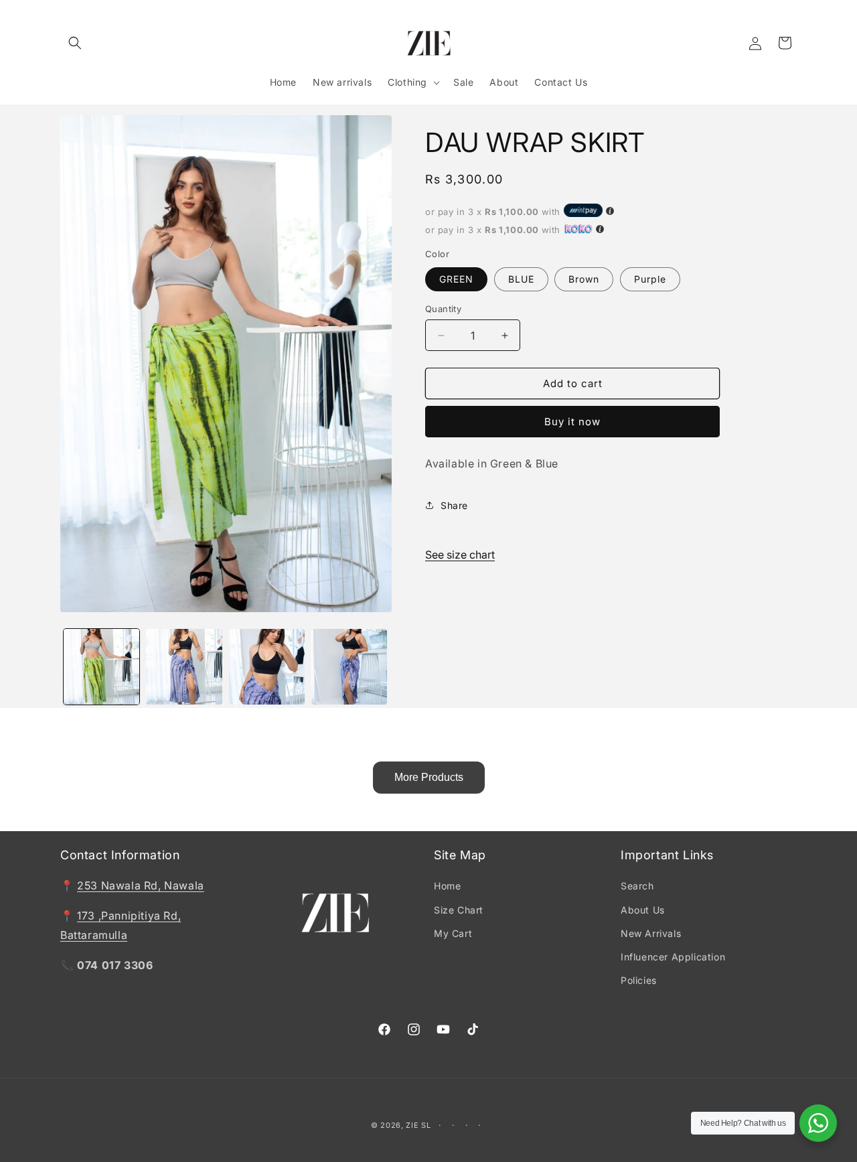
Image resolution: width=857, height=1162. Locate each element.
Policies (639, 981)
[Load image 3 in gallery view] (184, 667)
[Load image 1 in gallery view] (101, 667)
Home (447, 886)
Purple (650, 279)
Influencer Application (673, 956)
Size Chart (458, 910)
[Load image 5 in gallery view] (349, 667)
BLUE (521, 279)
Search (637, 886)
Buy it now (572, 421)
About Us (643, 910)
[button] (75, 43)
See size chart (460, 554)
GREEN (456, 279)
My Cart (453, 933)
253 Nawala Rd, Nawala (140, 886)
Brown (583, 279)
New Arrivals (651, 933)
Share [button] (454, 505)
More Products (428, 777)
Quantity (443, 308)
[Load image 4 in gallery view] (267, 667)
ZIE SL (418, 1125)
